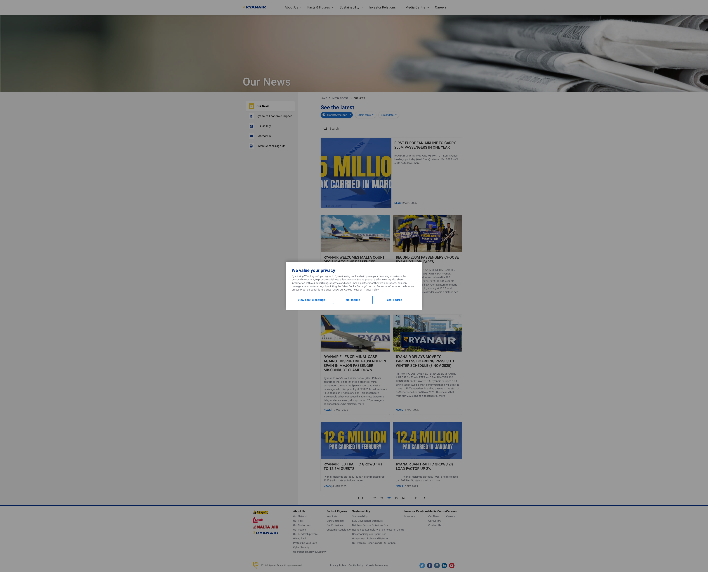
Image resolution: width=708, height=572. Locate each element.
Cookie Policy (351, 289)
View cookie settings (311, 300)
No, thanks (353, 300)
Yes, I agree (394, 300)
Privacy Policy (371, 289)
